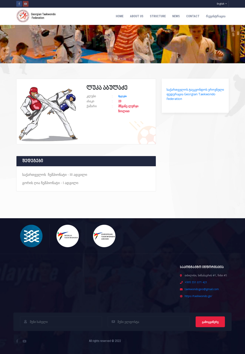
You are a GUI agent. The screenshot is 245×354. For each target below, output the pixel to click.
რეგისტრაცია (215, 16)
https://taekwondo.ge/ (198, 296)
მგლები (122, 96)
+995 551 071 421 (196, 282)
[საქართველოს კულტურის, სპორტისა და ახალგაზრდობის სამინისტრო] (31, 236)
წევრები (137, 59)
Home (119, 16)
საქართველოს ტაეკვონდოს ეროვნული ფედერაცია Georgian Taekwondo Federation (195, 94)
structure (158, 16)
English (221, 3)
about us (136, 16)
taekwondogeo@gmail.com (202, 289)
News (176, 16)
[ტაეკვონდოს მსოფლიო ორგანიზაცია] (68, 236)
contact (192, 16)
